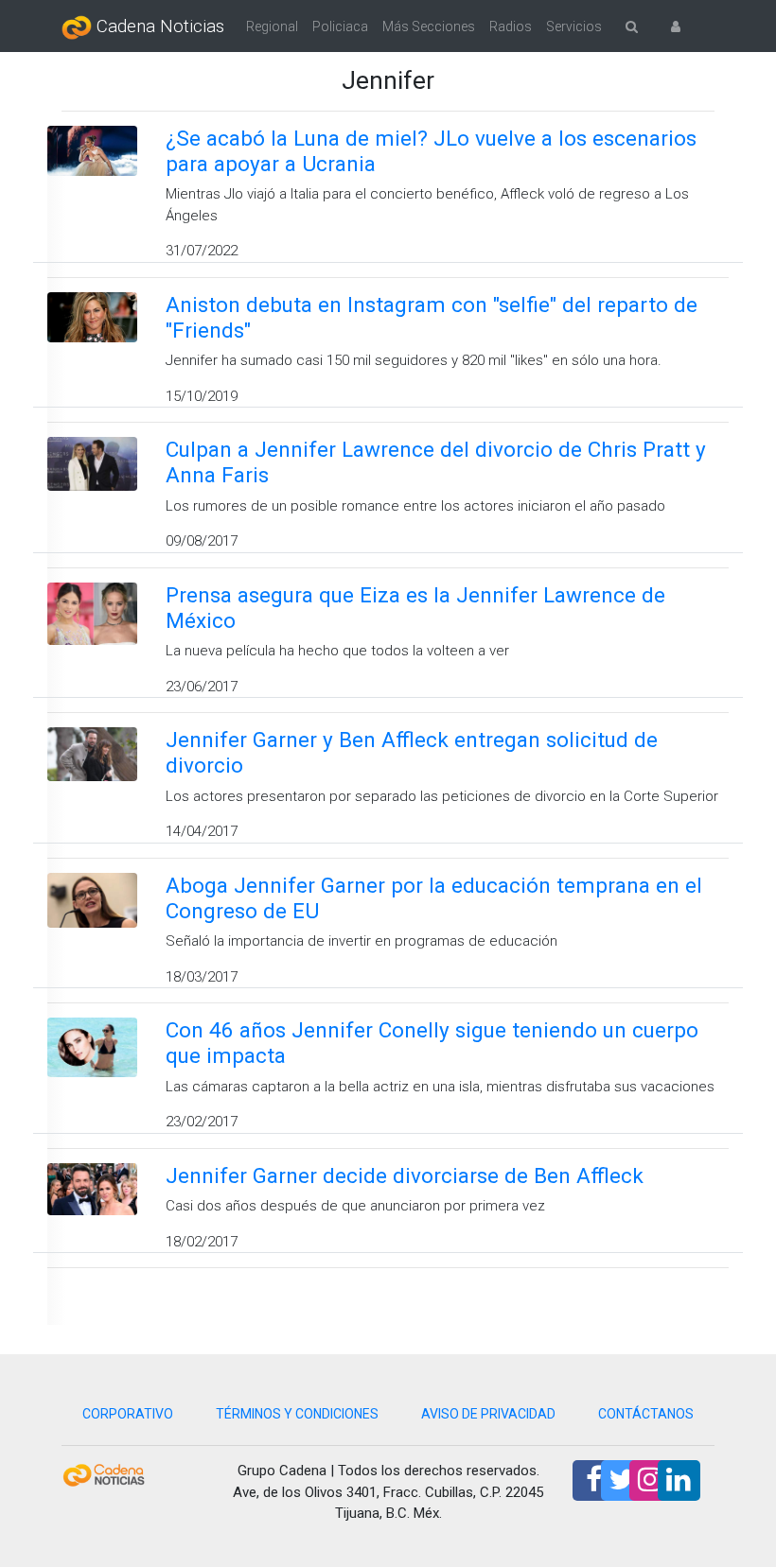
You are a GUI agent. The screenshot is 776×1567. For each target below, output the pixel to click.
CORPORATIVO (127, 1413)
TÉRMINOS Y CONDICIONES (297, 1413)
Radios (510, 26)
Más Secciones (428, 26)
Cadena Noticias (158, 26)
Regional (272, 26)
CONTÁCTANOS (646, 1413)
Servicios (574, 26)
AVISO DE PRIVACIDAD (488, 1413)
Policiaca (340, 26)
